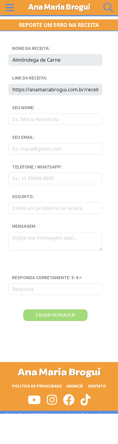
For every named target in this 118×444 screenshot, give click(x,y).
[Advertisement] (59, 429)
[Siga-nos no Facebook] (68, 402)
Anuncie (75, 386)
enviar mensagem (55, 315)
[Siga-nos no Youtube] (34, 402)
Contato (97, 386)
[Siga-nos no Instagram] (52, 402)
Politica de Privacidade (37, 386)
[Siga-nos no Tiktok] (85, 402)
